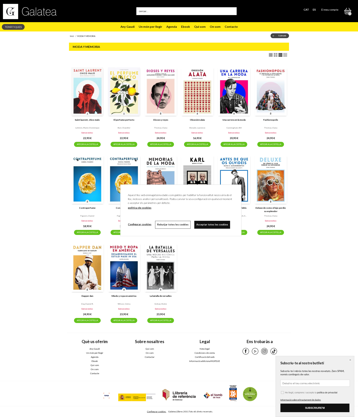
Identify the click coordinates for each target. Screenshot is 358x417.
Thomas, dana (160, 128)
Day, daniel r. (87, 304)
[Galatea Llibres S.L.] (30, 11)
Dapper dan (87, 296)
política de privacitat (327, 392)
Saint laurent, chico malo (87, 119)
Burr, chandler (124, 128)
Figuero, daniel (87, 216)
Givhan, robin (160, 304)
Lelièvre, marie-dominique (87, 128)
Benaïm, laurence (197, 128)
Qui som (200, 26)
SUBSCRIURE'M (315, 407)
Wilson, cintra (124, 304)
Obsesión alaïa (197, 119)
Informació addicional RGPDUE (204, 361)
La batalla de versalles (161, 296)
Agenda (171, 26)
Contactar (150, 357)
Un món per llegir (150, 26)
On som (215, 26)
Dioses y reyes (160, 119)
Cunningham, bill (234, 128)
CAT (306, 9)
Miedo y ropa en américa (124, 296)
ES (314, 9)
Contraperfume (87, 207)
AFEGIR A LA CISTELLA (87, 144)
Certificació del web (204, 357)
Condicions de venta (204, 352)
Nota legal (205, 348)
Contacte (231, 26)
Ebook (185, 26)
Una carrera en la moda (234, 119)
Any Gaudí (127, 26)
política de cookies (139, 207)
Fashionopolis (270, 119)
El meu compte (329, 9)
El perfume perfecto (124, 119)
